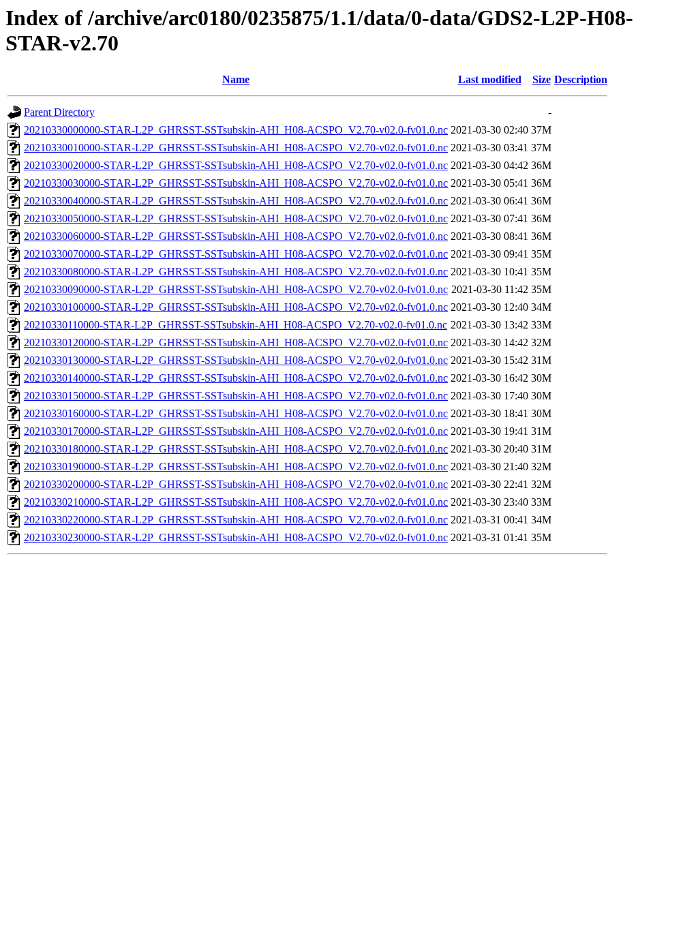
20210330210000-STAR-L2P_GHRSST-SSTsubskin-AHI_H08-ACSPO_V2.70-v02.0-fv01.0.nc (236, 502)
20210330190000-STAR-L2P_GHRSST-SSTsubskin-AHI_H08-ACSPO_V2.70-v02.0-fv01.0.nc (236, 466)
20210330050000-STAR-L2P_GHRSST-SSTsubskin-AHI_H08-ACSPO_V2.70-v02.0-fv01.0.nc (236, 218)
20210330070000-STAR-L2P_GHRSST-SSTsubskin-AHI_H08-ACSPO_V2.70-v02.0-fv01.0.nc (236, 254)
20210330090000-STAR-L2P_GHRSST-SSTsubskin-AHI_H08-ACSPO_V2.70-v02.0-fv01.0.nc (236, 289)
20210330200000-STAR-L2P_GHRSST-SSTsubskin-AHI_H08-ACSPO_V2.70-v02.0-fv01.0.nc (236, 484)
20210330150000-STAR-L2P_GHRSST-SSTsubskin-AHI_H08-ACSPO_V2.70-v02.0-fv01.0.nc (236, 395)
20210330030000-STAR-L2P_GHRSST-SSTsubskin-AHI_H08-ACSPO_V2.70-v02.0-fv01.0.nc (236, 183)
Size (541, 79)
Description (580, 79)
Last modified (489, 79)
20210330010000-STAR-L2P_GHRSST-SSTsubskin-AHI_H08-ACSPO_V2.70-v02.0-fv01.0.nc (236, 147)
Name (235, 79)
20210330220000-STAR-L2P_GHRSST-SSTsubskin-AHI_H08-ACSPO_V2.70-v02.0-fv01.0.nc (236, 519)
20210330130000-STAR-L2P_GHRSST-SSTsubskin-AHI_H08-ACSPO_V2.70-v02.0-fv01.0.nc (236, 360)
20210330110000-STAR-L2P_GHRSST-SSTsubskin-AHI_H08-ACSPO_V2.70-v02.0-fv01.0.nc (235, 325)
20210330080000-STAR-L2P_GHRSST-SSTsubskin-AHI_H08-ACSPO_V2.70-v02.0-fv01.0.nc (236, 271)
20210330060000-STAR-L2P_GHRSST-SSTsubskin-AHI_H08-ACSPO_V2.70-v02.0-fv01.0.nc (236, 236)
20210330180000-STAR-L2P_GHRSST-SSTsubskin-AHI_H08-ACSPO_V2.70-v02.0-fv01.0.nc (236, 449)
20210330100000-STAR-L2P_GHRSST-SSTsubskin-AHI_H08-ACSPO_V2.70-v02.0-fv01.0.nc (236, 307)
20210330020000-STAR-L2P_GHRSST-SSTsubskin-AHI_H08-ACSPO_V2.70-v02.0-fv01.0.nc (236, 165)
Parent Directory (59, 112)
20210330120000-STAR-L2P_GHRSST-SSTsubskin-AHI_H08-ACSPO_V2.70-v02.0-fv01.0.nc (236, 342)
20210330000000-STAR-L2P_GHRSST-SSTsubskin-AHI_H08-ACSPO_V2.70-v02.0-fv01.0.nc (236, 130)
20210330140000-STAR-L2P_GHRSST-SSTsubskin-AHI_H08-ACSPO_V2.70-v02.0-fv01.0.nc (236, 378)
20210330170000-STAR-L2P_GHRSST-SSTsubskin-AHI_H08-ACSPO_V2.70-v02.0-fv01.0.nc (236, 431)
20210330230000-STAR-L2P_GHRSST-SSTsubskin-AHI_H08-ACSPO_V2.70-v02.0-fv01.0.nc (236, 537)
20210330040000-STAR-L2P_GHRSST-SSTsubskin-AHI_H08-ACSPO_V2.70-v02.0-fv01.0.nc (236, 201)
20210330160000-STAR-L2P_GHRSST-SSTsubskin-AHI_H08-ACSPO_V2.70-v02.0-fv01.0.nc (236, 413)
